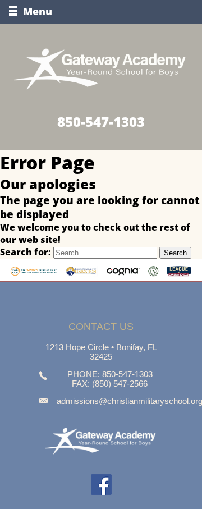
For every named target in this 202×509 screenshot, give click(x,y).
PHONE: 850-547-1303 (110, 374)
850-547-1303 (101, 121)
